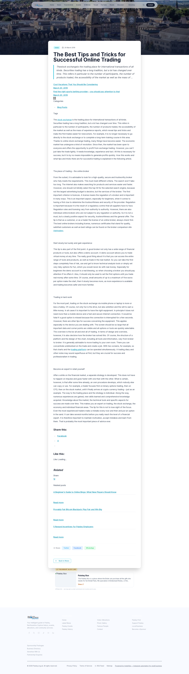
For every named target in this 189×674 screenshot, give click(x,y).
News (59, 5)
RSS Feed (100, 666)
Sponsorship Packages (35, 645)
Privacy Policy (72, 666)
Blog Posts (62, 107)
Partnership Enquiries (34, 655)
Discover (120, 5)
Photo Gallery (102, 623)
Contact (150, 5)
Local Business (137, 626)
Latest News (66, 623)
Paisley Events (67, 626)
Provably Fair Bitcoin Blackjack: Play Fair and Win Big (77, 509)
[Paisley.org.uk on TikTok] (44, 633)
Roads (112, 5)
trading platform (78, 349)
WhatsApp (90, 548)
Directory (132, 5)
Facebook (77, 548)
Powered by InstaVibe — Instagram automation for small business (138, 666)
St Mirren (87, 5)
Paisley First (136, 620)
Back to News (64, 561)
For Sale (104, 5)
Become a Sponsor (139, 629)
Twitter (66, 548)
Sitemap (109, 666)
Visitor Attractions (103, 620)
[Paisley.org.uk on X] (34, 633)
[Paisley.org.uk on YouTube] (48, 633)
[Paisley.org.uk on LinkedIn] (53, 633)
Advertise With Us (33, 652)
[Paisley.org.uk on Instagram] (39, 633)
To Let (96, 5)
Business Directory (34, 649)
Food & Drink (68, 5)
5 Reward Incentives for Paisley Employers (73, 527)
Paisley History (67, 629)
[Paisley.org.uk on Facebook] (29, 633)
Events (78, 5)
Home (52, 5)
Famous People (102, 626)
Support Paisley (138, 623)
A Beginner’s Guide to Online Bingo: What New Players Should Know (84, 492)
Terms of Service (86, 666)
